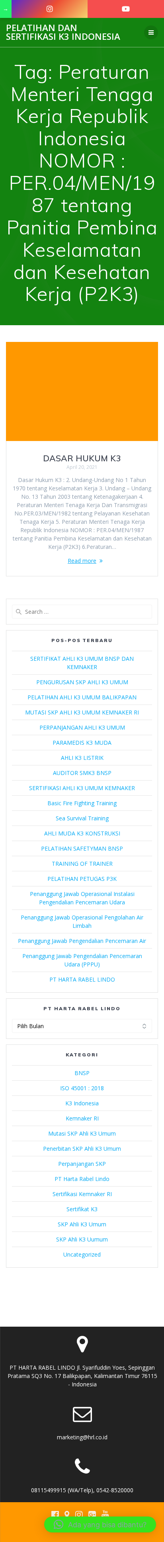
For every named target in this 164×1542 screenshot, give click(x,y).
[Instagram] (50, 9)
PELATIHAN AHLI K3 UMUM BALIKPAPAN (82, 697)
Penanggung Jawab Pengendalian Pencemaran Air (82, 941)
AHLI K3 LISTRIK (82, 757)
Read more (82, 560)
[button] (100, 1524)
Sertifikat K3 (82, 1209)
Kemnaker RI (82, 1118)
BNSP (82, 1073)
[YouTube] (126, 9)
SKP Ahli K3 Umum (82, 1224)
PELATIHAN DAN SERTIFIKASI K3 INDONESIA (63, 32)
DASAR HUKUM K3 (82, 458)
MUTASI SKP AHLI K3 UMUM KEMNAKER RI (82, 712)
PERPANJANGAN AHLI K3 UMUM (82, 727)
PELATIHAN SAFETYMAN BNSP (82, 848)
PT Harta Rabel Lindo (82, 1179)
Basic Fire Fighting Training (82, 803)
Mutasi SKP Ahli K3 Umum (82, 1133)
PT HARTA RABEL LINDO (82, 979)
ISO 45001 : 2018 (82, 1088)
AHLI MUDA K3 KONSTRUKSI (82, 833)
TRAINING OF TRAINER (82, 863)
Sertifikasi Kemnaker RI (82, 1194)
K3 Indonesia (82, 1103)
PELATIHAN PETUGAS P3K (82, 878)
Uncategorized (82, 1254)
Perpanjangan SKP (82, 1163)
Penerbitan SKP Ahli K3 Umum (82, 1148)
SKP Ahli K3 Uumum (82, 1239)
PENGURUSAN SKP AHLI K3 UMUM (82, 682)
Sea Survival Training (82, 818)
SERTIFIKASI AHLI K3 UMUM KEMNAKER (82, 788)
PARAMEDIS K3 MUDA (82, 742)
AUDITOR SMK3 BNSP (82, 773)
